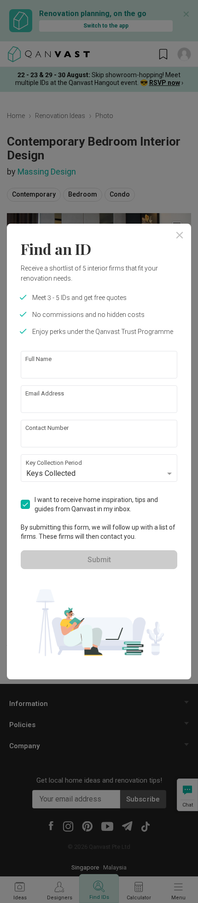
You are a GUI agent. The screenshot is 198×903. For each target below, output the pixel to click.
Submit (99, 559)
